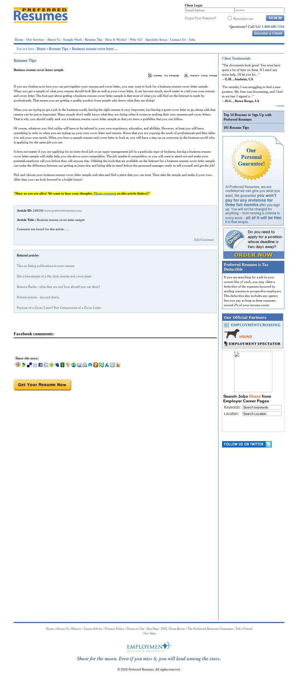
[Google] (46, 366)
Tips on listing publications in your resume (45, 265)
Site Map (153, 628)
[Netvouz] (101, 366)
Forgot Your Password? (200, 18)
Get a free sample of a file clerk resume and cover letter (54, 276)
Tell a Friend (243, 628)
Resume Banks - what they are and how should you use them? (58, 286)
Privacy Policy (114, 628)
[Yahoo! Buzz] (118, 366)
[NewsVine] (62, 366)
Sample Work (72, 39)
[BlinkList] (18, 366)
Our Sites (150, 633)
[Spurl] (112, 366)
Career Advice (93, 628)
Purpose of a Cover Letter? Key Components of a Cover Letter (59, 307)
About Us (53, 39)
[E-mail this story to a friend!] (79, 366)
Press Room (177, 628)
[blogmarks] (24, 366)
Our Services (35, 39)
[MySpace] (57, 366)
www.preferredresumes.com (63, 210)
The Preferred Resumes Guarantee (210, 628)
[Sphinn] (51, 366)
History (76, 628)
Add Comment (204, 239)
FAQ (164, 628)
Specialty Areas (156, 39)
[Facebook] (40, 366)
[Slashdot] (106, 366)
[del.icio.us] (29, 366)
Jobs (192, 39)
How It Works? (116, 39)
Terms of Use (135, 628)
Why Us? (136, 39)
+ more (279, 105)
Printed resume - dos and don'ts (38, 297)
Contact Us (178, 39)
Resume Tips (93, 39)
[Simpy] (68, 366)
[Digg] (35, 366)
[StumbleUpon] (73, 366)
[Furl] (95, 366)
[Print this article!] (84, 366)
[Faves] (90, 366)
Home (19, 39)
